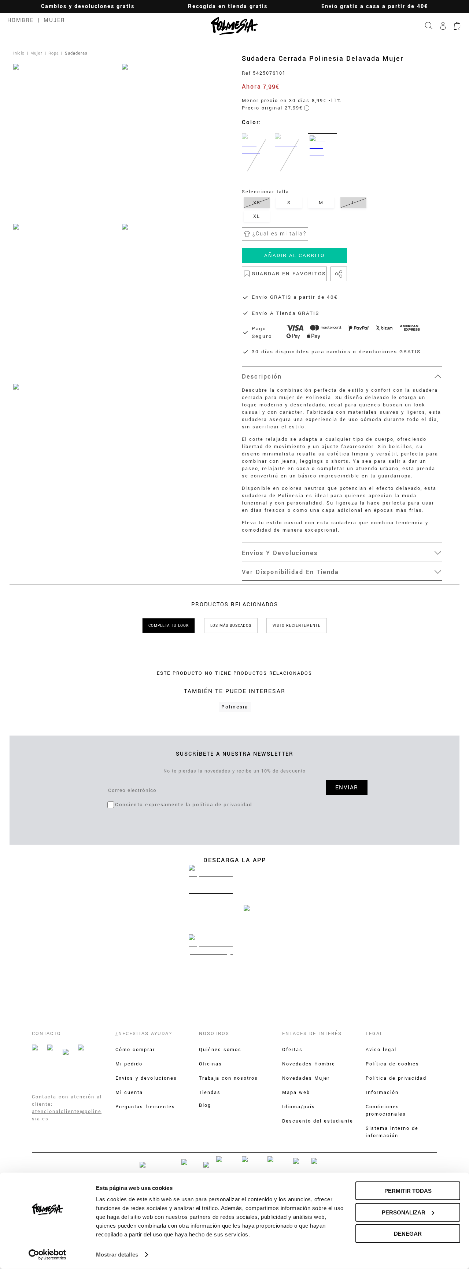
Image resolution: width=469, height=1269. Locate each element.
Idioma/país (298, 1107)
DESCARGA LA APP (234, 860)
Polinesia (234, 706)
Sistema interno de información (392, 1132)
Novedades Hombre (308, 1064)
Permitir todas (408, 1191)
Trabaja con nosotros (228, 1078)
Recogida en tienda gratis (227, 6)
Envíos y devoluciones (146, 1078)
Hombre (20, 20)
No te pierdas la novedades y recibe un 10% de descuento (234, 771)
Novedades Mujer (306, 1078)
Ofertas (292, 1049)
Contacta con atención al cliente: (67, 1101)
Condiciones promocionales (386, 1110)
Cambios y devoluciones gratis (87, 6)
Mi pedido (129, 1064)
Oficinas (210, 1064)
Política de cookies (392, 1064)
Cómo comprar (135, 1049)
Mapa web (296, 1092)
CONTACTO (46, 1033)
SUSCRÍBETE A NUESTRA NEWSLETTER (234, 754)
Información (382, 1092)
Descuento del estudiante (317, 1121)
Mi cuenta (129, 1092)
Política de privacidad (396, 1078)
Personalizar (403, 1212)
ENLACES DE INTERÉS (312, 1033)
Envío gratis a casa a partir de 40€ (374, 6)
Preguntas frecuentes (145, 1107)
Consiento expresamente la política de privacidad (183, 804)
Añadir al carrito (294, 255)
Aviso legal (381, 1049)
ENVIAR (346, 788)
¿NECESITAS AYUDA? (144, 1033)
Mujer (54, 20)
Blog (205, 1105)
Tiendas (210, 1092)
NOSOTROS (214, 1033)
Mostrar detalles (117, 1254)
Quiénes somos (220, 1049)
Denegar (408, 1234)
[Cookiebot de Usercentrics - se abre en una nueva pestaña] (47, 1254)
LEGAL (374, 1033)
